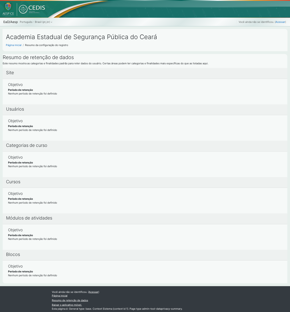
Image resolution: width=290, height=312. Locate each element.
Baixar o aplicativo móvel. (67, 304)
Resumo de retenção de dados (70, 300)
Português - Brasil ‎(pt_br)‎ (35, 21)
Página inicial (13, 45)
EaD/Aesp (10, 22)
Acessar (280, 21)
